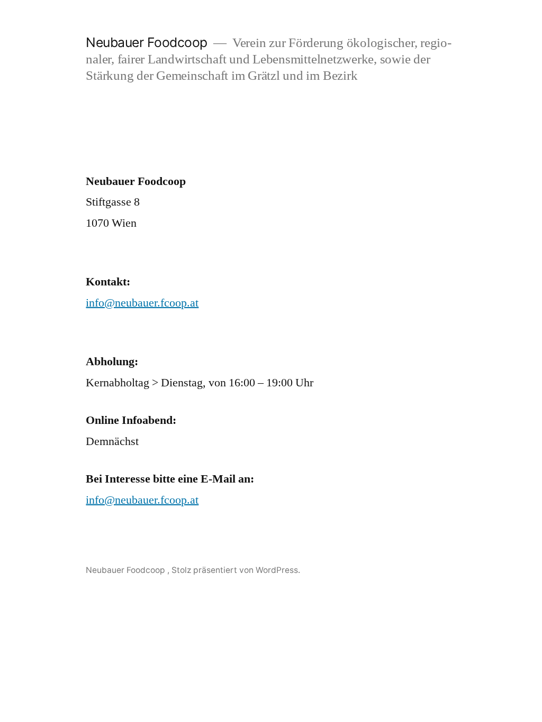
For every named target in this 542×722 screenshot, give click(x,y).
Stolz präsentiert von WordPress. (235, 570)
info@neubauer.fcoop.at (142, 302)
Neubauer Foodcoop (148, 42)
